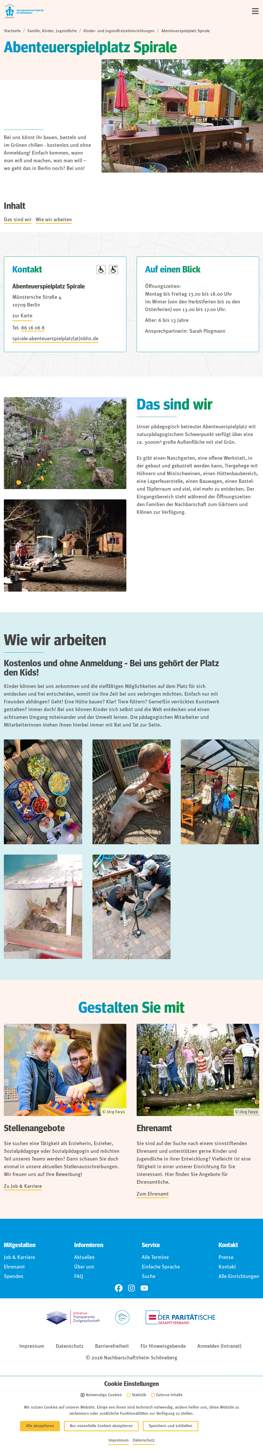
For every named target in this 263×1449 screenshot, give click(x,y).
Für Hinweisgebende (163, 1346)
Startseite (12, 31)
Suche (148, 1276)
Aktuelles (84, 1257)
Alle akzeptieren (40, 1426)
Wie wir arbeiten (54, 220)
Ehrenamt (154, 1128)
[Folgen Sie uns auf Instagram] (131, 1288)
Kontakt (227, 1267)
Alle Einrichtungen (239, 1276)
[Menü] (255, 11)
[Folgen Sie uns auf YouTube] (144, 1288)
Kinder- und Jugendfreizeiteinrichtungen (119, 31)
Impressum (31, 1346)
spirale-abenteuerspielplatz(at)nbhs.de (55, 339)
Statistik (139, 1395)
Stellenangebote (34, 1128)
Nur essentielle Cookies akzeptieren (101, 1426)
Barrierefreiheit (112, 1346)
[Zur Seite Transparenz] (73, 1317)
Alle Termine (155, 1257)
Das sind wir (18, 220)
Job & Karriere (19, 1257)
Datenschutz (69, 1346)
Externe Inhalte (169, 1395)
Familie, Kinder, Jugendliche (52, 31)
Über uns (84, 1267)
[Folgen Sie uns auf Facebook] (119, 1288)
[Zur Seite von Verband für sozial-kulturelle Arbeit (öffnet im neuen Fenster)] (122, 1317)
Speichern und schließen (170, 1426)
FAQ (78, 1276)
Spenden (13, 1276)
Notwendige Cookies (104, 1395)
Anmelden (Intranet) (219, 1346)
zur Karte (22, 316)
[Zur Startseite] (24, 11)
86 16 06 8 (33, 328)
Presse (226, 1257)
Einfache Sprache (161, 1267)
